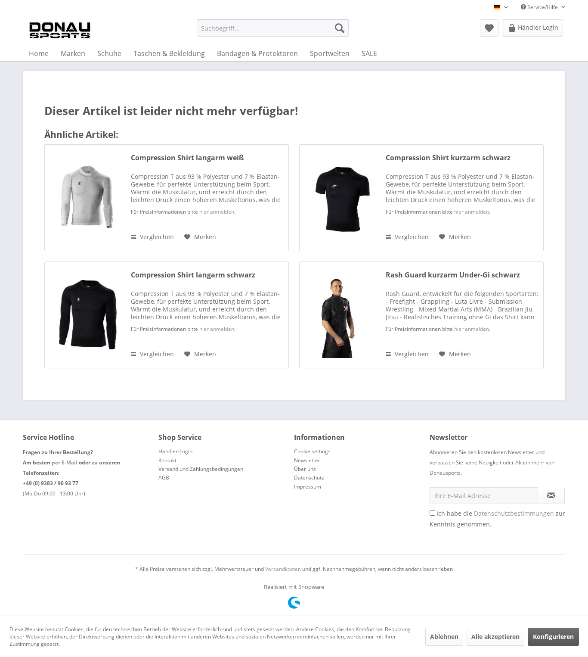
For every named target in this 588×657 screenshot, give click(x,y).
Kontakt (167, 460)
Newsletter (307, 460)
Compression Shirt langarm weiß (187, 157)
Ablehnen (444, 636)
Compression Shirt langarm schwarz (193, 275)
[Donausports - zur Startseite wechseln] (60, 30)
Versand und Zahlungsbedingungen (200, 469)
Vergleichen (156, 237)
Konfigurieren (553, 636)
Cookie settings (312, 451)
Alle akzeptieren (495, 636)
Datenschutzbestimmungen (514, 513)
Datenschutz (309, 477)
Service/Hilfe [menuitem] (542, 7)
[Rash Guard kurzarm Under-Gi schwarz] (340, 315)
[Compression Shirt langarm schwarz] (85, 315)
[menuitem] (273, 28)
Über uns (305, 469)
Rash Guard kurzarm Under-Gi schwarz (453, 275)
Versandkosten (283, 569)
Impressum (307, 486)
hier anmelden (216, 211)
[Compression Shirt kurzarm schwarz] (340, 197)
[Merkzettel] (489, 28)
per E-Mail (64, 462)
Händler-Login (175, 451)
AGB (163, 477)
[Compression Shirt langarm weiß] (85, 197)
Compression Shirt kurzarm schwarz (448, 157)
